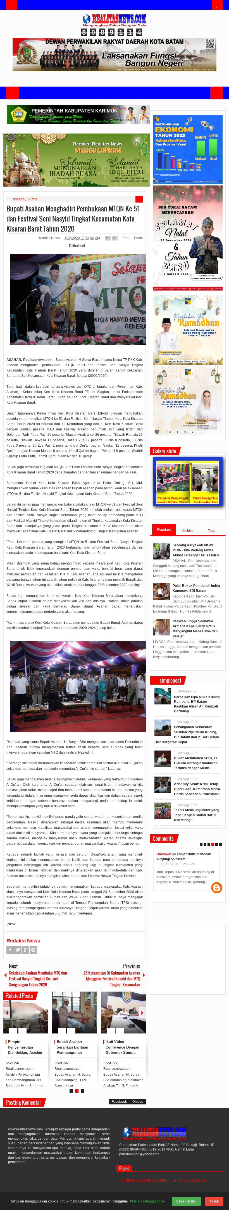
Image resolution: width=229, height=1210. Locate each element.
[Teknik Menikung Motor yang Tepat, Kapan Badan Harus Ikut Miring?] (162, 810)
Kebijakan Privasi (191, 1181)
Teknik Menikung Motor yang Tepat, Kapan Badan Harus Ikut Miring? (196, 815)
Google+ (25, 950)
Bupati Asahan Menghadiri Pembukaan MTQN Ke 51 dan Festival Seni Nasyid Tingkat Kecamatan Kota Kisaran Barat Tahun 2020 (72, 218)
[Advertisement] (187, 962)
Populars (164, 530)
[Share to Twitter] (34, 1017)
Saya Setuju (186, 1201)
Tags (211, 531)
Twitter (18, 950)
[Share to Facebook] (27, 1017)
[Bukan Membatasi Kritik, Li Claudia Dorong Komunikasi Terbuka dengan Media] (162, 759)
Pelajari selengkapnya (147, 1201)
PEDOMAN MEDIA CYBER (146, 1181)
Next (142, 1012)
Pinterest (33, 950)
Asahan (19, 199)
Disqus (137, 1102)
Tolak (214, 1201)
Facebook (10, 950)
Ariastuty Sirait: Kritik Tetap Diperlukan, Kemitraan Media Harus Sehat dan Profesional (197, 789)
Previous (6, 1012)
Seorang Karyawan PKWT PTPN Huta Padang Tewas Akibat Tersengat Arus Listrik (196, 550)
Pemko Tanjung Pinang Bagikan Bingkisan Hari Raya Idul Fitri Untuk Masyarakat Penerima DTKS (178, 502)
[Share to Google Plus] (41, 1017)
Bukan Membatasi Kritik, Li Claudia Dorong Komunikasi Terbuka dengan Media (196, 763)
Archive (188, 531)
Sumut (32, 199)
